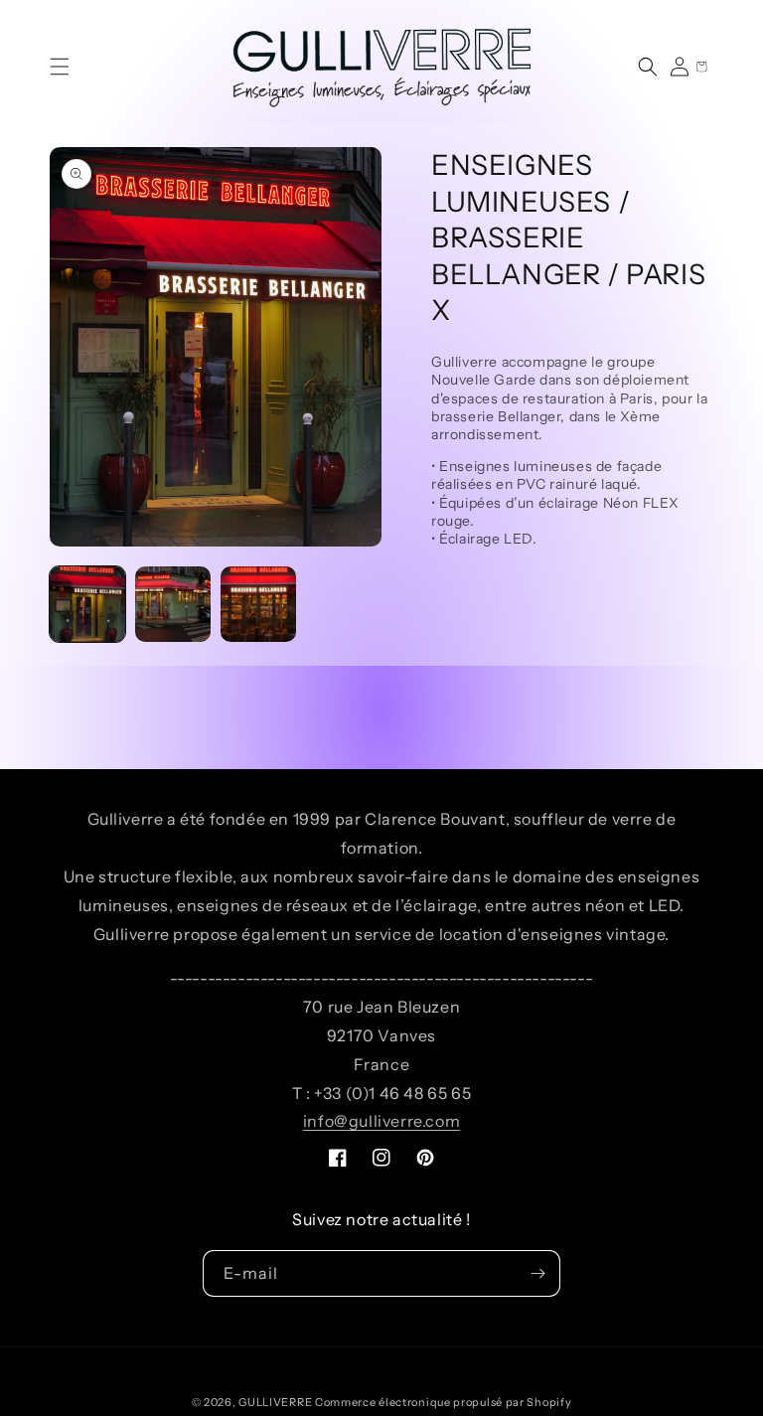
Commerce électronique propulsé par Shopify (443, 1402)
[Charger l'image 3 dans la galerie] (258, 604)
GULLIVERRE (275, 1402)
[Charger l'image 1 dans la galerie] (87, 604)
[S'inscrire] (537, 1273)
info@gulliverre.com (381, 1121)
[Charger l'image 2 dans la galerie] (173, 604)
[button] (59, 66)
